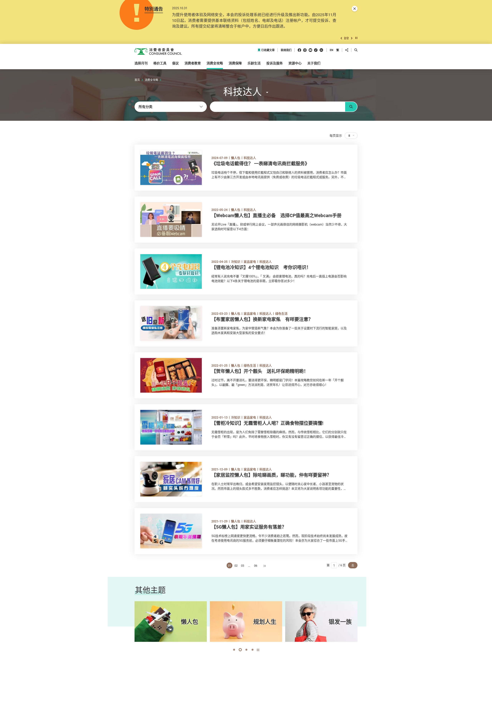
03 (242, 565)
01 (229, 565)
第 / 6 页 (336, 565)
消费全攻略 (151, 80)
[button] (341, 38)
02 (236, 565)
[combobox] (171, 107)
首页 (137, 80)
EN (331, 50)
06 (255, 565)
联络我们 (286, 50)
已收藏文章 (268, 50)
